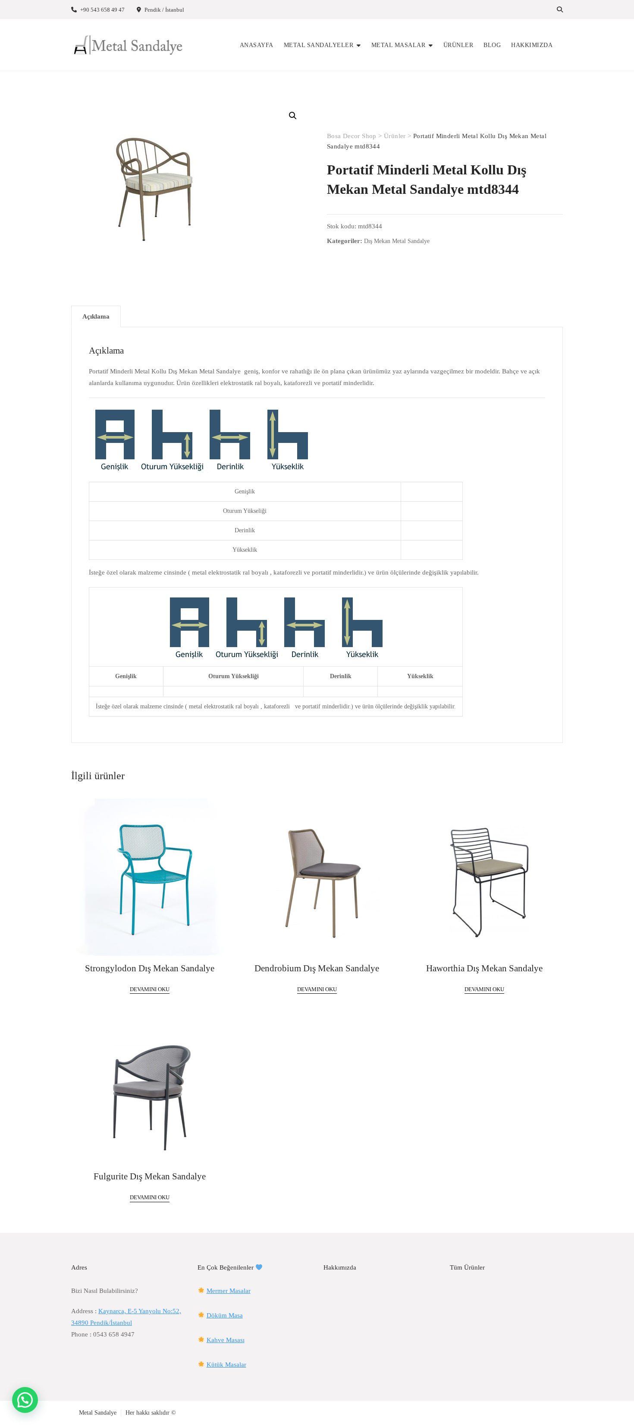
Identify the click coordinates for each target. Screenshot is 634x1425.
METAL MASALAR (398, 45)
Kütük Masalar (226, 1364)
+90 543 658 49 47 (102, 9)
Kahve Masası (226, 1340)
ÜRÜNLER (458, 45)
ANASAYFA (256, 45)
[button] (293, 115)
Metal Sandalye (97, 1412)
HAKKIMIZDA (531, 45)
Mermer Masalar (229, 1290)
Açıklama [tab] (96, 316)
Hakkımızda (339, 1267)
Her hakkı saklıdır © (151, 1412)
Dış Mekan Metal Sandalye (397, 241)
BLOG (492, 45)
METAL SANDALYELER (319, 45)
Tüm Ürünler (467, 1267)
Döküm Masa (225, 1315)
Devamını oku (149, 989)
